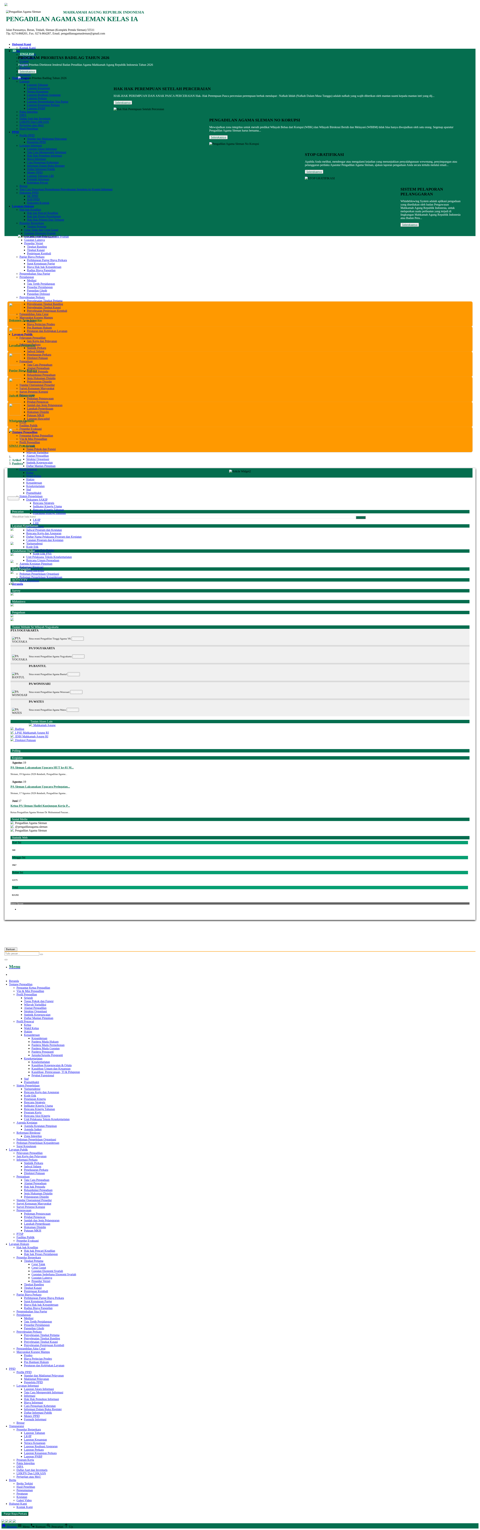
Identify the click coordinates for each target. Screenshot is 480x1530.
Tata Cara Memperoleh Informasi (46, 152)
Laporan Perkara (37, 98)
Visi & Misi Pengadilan (33, 438)
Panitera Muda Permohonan (48, 1045)
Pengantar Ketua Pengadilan (36, 435)
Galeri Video (24, 1500)
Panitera (17, 463)
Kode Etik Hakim (43, 550)
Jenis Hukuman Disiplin (41, 378)
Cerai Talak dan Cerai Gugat (41, 229)
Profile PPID (27, 135)
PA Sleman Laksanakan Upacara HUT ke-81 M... (42, 767)
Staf (28, 489)
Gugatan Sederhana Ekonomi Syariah (46, 236)
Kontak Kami (28, 47)
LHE (36, 523)
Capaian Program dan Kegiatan (44, 540)
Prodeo (28, 1355)
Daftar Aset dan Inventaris (35, 118)
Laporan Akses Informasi (42, 148)
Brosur (24, 186)
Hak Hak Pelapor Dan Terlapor (45, 219)
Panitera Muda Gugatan (46, 1048)
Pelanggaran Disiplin (39, 381)
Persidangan (27, 277)
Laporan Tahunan (37, 84)
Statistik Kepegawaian (39, 462)
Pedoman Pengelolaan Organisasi (39, 573)
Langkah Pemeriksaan (40, 408)
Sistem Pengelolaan (31, 496)
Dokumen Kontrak (38, 202)
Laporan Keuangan (38, 88)
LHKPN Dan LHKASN (34, 121)
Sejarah (28, 997)
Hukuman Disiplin (38, 412)
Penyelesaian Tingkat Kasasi (44, 307)
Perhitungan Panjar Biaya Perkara (47, 260)
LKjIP (36, 519)
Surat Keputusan (29, 580)
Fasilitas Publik (29, 425)
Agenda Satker (33, 1129)
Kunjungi (77, 638)
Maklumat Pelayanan (36, 1378)
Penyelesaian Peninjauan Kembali (47, 310)
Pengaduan (26, 361)
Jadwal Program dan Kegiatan (44, 530)
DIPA (23, 115)
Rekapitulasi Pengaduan (41, 374)
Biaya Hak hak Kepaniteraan (44, 266)
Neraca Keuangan (37, 91)
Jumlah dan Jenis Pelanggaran (44, 405)
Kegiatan (25, 68)
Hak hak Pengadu (37, 371)
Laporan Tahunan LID (40, 175)
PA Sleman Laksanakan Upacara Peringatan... (40, 786)
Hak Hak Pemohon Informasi (44, 155)
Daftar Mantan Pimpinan (41, 465)
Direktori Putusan (37, 358)
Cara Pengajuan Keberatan (43, 162)
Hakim (30, 479)
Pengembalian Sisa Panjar (35, 273)
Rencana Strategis (43, 503)
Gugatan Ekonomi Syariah (40, 233)
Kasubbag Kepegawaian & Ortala (52, 1065)
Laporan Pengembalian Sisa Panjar (47, 101)
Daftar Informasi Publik (41, 169)
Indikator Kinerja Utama (47, 506)
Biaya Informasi (36, 159)
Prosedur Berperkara (32, 223)
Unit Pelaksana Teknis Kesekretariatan (49, 557)
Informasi (29, 1395)
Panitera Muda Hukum (45, 1041)
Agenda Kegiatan (26, 1122)
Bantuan (11, 949)
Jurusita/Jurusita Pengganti (47, 1055)
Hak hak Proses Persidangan (44, 216)
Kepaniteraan (34, 482)
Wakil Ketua (33, 476)
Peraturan (25, 74)
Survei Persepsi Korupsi (34, 391)
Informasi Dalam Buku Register (46, 165)
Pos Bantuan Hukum (39, 327)
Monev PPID (35, 172)
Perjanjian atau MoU (32, 125)
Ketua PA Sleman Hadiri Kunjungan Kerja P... (40, 805)
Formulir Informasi (38, 179)
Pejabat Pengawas (37, 401)
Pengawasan (23, 1210)
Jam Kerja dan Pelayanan (42, 341)
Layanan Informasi (31, 145)
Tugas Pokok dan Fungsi (41, 449)
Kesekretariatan (35, 486)
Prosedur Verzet (33, 243)
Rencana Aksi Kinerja (37, 1115)
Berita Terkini (24, 1483)
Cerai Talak (38, 1264)
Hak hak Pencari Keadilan (42, 213)
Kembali (13, 498)
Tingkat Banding (37, 246)
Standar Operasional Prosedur (37, 385)
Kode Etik (32, 546)
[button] (240, 630)
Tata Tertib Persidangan (41, 283)
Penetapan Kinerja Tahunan (49, 513)
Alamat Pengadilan (37, 455)
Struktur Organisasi (37, 459)
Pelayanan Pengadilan (33, 337)
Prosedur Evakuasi (31, 428)
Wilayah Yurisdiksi (37, 452)
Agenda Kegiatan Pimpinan (36, 563)
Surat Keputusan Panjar (41, 263)
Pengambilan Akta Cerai (34, 314)
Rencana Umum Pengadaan (42, 560)
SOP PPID (33, 199)
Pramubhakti (33, 492)
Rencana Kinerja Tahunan (48, 509)
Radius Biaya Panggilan (41, 270)
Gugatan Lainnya (34, 240)
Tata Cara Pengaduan (39, 364)
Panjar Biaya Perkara (32, 256)
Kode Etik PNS (42, 553)
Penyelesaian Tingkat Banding (45, 304)
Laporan (24, 81)
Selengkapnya (27, 71)
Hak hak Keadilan (30, 209)
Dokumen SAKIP (37, 499)
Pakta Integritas (29, 111)
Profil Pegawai (28, 469)
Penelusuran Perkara (39, 354)
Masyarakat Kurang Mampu (36, 317)
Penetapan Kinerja (35, 1099)
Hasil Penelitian (29, 128)
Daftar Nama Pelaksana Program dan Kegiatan (54, 536)
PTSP (19, 1233)
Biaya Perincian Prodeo (41, 324)
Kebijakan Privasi (37, 182)
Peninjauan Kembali (39, 253)
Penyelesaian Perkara (32, 297)
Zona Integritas (35, 570)
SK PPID (32, 196)
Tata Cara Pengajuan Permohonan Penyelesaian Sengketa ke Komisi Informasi (66, 189)
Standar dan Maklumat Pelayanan (47, 138)
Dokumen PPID (29, 192)
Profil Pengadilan (30, 442)
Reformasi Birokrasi (31, 567)
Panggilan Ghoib (37, 290)
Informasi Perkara (27, 1159)
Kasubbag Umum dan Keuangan (51, 1068)
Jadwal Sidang (35, 351)
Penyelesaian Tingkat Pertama (44, 300)
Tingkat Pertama (36, 226)
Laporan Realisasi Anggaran (44, 94)
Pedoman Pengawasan (40, 398)
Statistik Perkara (36, 347)
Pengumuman (24, 1490)
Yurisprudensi (34, 543)
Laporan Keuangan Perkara (43, 105)
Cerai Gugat (39, 1267)
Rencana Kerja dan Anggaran (43, 533)
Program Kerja (32, 1112)
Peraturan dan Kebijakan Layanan (47, 331)
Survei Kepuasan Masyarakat (37, 388)
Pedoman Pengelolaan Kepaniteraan (41, 577)
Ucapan (24, 61)
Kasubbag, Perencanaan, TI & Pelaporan (56, 1072)
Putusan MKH (35, 415)
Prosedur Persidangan (40, 287)
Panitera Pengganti (43, 1051)
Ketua (29, 472)
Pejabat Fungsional (43, 1075)
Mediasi (31, 280)
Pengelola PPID (36, 142)
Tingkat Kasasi (36, 250)
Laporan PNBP (36, 108)
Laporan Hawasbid (38, 418)
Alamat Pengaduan (38, 368)
